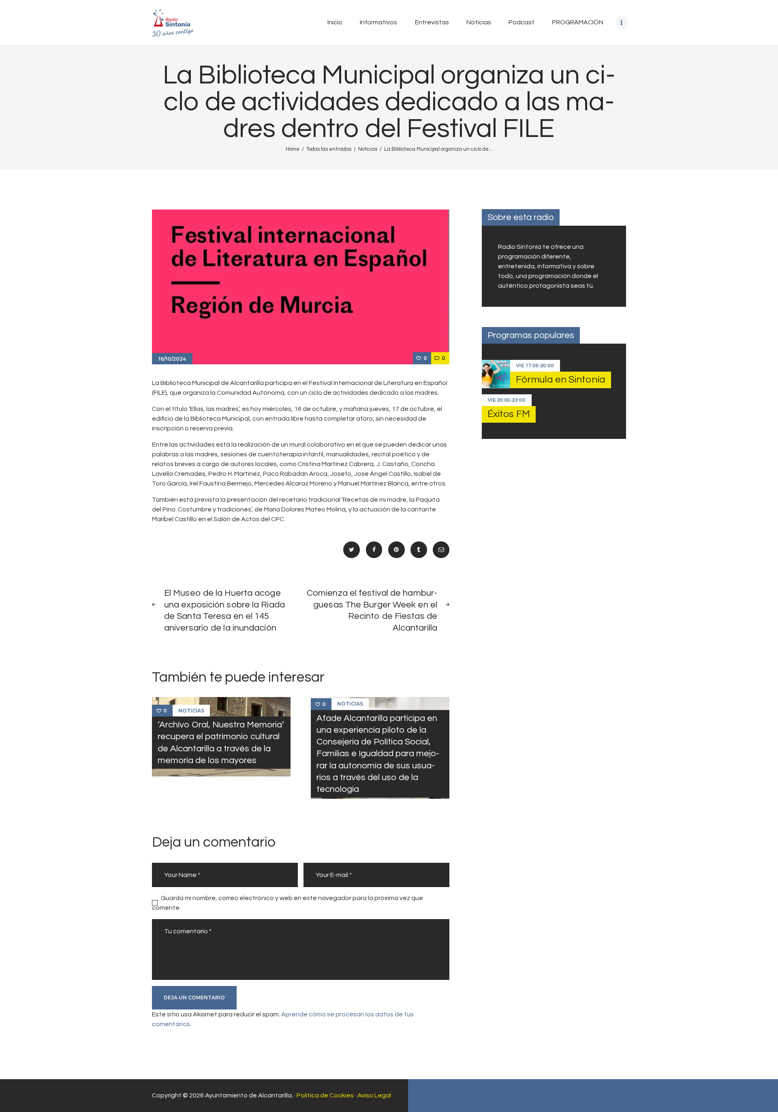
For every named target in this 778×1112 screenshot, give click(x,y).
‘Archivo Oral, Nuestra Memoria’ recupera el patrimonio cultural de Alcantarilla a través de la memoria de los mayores (221, 742)
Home (292, 149)
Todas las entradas (328, 149)
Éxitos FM (508, 414)
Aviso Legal (374, 1095)
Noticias (367, 149)
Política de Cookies (325, 1095)
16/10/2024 (172, 359)
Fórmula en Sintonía (560, 379)
